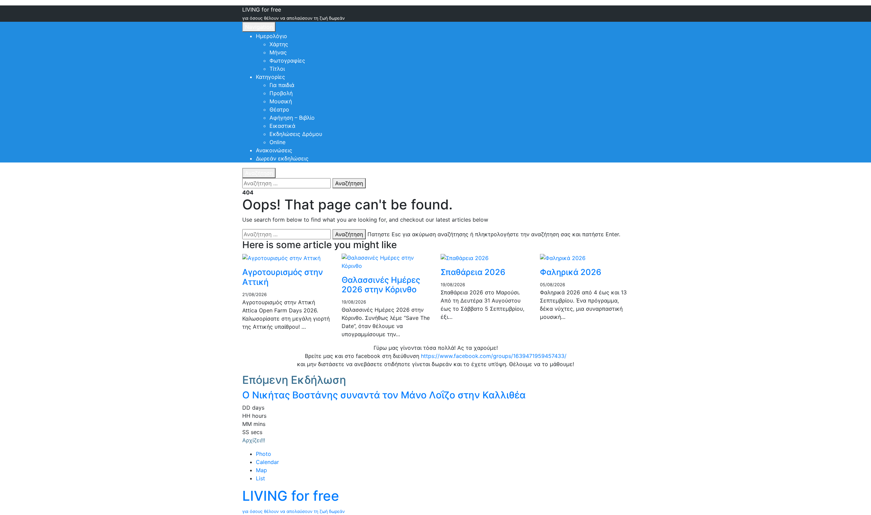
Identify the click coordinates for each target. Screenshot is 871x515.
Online (277, 142)
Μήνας (278, 52)
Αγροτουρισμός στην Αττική (282, 277)
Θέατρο (279, 109)
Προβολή (281, 93)
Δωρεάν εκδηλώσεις (282, 158)
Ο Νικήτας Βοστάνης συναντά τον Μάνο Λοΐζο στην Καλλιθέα (384, 395)
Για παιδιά (281, 85)
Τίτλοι (277, 68)
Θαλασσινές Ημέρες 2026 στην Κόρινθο (381, 285)
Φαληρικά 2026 (570, 272)
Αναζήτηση (259, 173)
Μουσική (280, 101)
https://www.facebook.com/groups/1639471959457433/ (493, 356)
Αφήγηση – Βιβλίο (292, 117)
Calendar (267, 462)
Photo (263, 453)
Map (261, 470)
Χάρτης (278, 44)
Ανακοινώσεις (274, 150)
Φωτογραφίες (287, 60)
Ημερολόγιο (271, 36)
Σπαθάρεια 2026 (473, 272)
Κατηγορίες (270, 76)
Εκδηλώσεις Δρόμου (295, 134)
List (260, 478)
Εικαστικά (282, 125)
